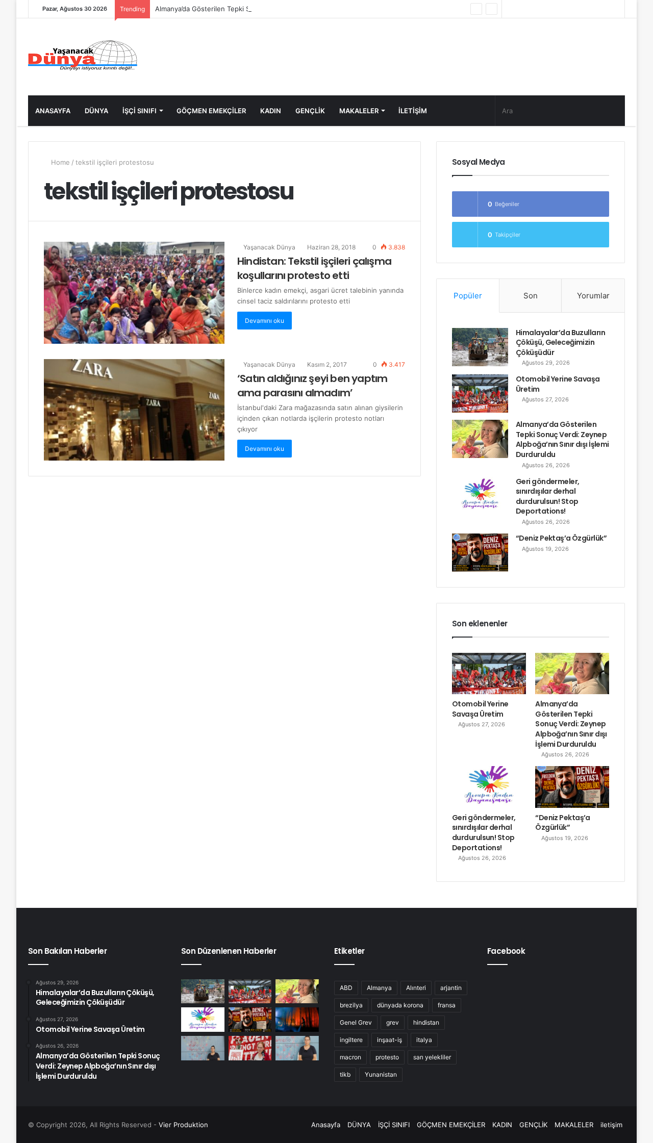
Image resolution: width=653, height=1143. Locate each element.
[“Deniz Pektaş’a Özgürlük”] (480, 553)
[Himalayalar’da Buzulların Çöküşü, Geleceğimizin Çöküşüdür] (480, 347)
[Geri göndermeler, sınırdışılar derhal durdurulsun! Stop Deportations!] (480, 496)
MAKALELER (359, 111)
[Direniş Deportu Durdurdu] (202, 1048)
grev (392, 1022)
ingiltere (351, 1040)
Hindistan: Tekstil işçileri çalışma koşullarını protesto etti (314, 268)
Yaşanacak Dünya (268, 247)
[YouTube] (540, 9)
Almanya (379, 988)
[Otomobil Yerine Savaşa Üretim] (480, 393)
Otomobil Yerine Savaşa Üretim (558, 384)
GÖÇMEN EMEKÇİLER (211, 111)
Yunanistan (381, 1074)
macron (350, 1057)
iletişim (412, 111)
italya (424, 1040)
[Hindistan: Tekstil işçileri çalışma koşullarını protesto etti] (134, 293)
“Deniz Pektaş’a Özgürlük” (561, 538)
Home (59, 162)
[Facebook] (571, 9)
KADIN (270, 111)
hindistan (426, 1022)
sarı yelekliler (432, 1057)
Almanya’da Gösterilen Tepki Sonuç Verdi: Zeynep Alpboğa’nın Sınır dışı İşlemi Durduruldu (296, 9)
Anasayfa (52, 111)
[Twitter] (555, 9)
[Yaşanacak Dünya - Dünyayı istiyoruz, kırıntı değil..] (83, 57)
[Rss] (509, 9)
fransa (447, 1005)
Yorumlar (593, 295)
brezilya (351, 1005)
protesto (387, 1057)
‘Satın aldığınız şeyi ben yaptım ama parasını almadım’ (312, 385)
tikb (345, 1074)
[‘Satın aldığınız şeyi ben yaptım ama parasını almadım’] (134, 410)
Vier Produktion (183, 1125)
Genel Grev (356, 1022)
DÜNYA (96, 111)
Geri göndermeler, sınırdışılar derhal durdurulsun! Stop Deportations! (547, 496)
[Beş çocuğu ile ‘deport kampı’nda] (297, 1048)
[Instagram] (525, 9)
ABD (346, 988)
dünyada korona (400, 1005)
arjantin (451, 988)
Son (530, 295)
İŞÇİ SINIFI (139, 111)
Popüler (468, 295)
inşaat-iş (389, 1040)
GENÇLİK (310, 111)
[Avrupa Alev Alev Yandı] (297, 1019)
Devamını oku (264, 320)
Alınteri (416, 988)
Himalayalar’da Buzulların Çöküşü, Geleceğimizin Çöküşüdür (560, 342)
